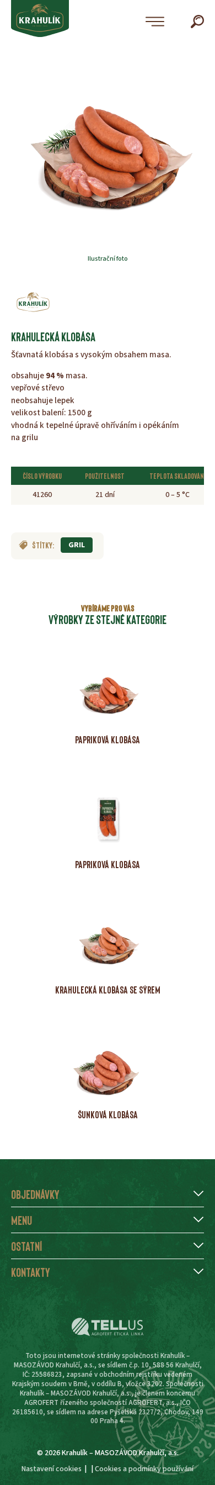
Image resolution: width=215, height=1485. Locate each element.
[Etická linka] (107, 1327)
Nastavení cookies (52, 1469)
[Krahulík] (33, 302)
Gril (76, 545)
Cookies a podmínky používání (144, 1469)
